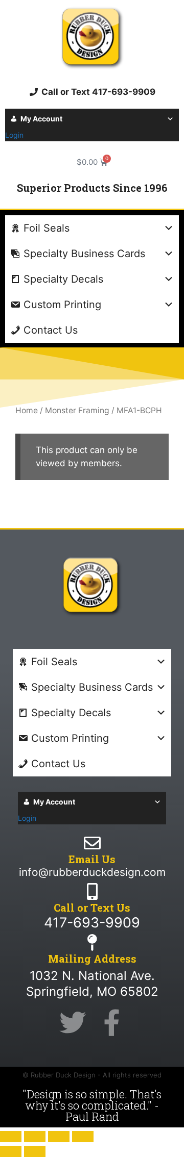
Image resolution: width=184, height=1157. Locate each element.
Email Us (92, 859)
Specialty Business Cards (84, 253)
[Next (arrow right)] (34, 1151)
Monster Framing (77, 410)
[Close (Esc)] (83, 1136)
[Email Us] (92, 843)
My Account (41, 118)
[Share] (59, 1136)
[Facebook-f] (111, 1023)
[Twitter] (72, 1023)
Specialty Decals (63, 279)
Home (26, 410)
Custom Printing (62, 304)
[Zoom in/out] (10, 1136)
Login (14, 135)
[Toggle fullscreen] (34, 1136)
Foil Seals (47, 228)
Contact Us (51, 330)
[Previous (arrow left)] (10, 1151)
